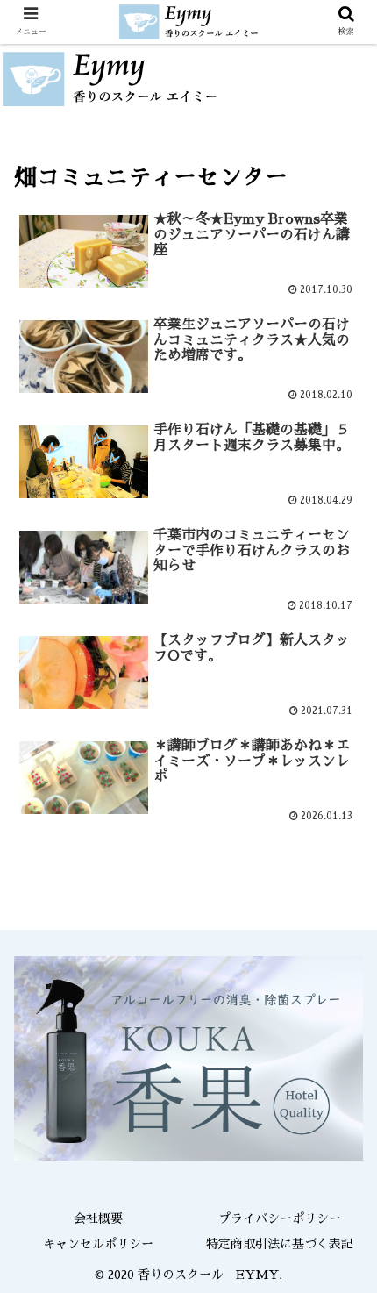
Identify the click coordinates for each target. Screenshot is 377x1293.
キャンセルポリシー (98, 1244)
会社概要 (98, 1218)
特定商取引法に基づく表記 (279, 1244)
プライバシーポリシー (279, 1218)
